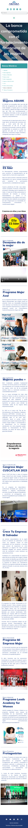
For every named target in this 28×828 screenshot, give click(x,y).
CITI (4, 83)
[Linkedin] (20, 9)
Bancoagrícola (6, 72)
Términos (8, 825)
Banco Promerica (8, 90)
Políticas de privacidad (16, 825)
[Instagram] (17, 9)
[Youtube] (11, 9)
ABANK (5, 70)
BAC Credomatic (7, 79)
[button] (14, 18)
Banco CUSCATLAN (8, 81)
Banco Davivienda (8, 85)
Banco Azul (6, 77)
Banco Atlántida (7, 75)
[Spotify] (14, 9)
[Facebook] (8, 9)
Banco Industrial (7, 88)
